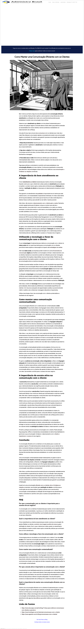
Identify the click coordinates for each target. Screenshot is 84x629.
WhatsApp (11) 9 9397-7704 (72, 2)
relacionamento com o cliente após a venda (45, 203)
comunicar (42, 133)
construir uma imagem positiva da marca (45, 524)
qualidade (40, 193)
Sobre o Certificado (55, 2)
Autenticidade (63, 2)
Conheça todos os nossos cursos (42, 622)
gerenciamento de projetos (26, 259)
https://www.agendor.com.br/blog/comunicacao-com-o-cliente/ (39, 614)
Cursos (49, 2)
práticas (38, 598)
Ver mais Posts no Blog (42, 619)
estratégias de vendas (56, 247)
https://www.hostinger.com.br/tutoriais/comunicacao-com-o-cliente (41, 612)
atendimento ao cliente (29, 182)
